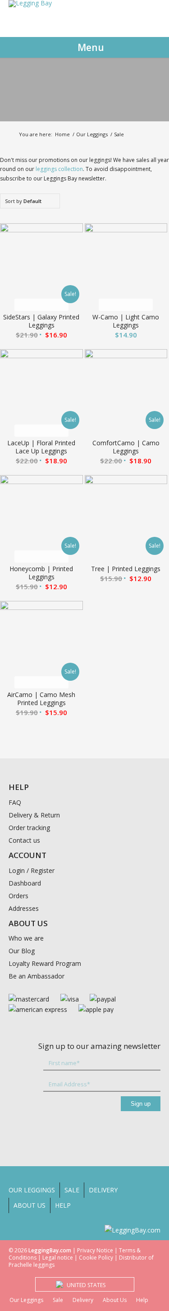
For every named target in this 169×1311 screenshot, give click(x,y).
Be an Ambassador (36, 976)
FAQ (15, 802)
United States (86, 1285)
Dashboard (25, 883)
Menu (91, 47)
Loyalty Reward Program (45, 963)
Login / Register (32, 870)
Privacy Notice (95, 1250)
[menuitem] (34, 1190)
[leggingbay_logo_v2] (30, 7)
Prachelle (20, 1265)
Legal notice (57, 1257)
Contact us (24, 840)
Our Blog (22, 950)
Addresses (24, 908)
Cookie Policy (96, 1257)
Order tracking (29, 827)
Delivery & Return (34, 815)
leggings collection (59, 169)
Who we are (26, 938)
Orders (18, 895)
